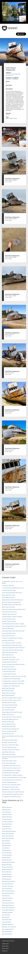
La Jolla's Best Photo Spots (8, 671)
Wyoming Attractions (7, 934)
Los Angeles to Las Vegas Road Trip (11, 685)
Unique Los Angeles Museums (9, 782)
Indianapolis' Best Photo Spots (9, 662)
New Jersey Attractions (7, 883)
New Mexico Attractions (7, 886)
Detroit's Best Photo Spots (8, 635)
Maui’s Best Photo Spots (8, 690)
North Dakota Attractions (8, 893)
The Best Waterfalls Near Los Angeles (11, 770)
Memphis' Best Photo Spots (8, 693)
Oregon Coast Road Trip (8, 714)
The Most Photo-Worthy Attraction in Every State (14, 777)
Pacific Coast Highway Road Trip (10, 719)
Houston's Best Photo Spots (9, 657)
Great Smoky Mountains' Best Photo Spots (12, 650)
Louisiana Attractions (7, 855)
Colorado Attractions (7, 819)
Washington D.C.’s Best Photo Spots (11, 789)
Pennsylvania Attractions (8, 903)
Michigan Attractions (7, 864)
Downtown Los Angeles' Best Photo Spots (12, 638)
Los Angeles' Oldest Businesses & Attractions (13, 683)
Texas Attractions (6, 914)
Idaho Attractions (6, 840)
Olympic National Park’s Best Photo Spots (12, 712)
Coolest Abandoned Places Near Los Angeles (13, 623)
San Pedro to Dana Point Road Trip (10, 749)
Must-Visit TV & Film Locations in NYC (11, 700)
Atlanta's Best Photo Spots (8, 595)
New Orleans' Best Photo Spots (9, 705)
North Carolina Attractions (8, 891)
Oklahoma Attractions (7, 898)
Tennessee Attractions (7, 912)
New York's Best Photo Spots (9, 707)
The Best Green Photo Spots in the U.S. (12, 768)
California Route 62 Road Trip (9, 611)
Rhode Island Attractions (8, 905)
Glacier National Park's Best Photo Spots (12, 645)
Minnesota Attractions (7, 867)
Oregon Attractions (6, 900)
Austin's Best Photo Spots (8, 597)
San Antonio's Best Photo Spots (9, 740)
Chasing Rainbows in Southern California (12, 616)
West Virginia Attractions (8, 929)
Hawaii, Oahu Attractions (8, 838)
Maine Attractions (6, 857)
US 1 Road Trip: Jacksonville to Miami (11, 784)
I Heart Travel (5, 943)
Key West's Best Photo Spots (9, 669)
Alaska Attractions (6, 809)
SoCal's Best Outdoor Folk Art (9, 760)
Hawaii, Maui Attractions (8, 836)
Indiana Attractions (6, 845)
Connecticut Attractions (7, 821)
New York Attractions (7, 888)
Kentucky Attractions (7, 852)
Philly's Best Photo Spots (8, 721)
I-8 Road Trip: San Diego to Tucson (10, 659)
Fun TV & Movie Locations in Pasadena (11, 642)
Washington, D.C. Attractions (9, 926)
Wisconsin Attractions (7, 931)
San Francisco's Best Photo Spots (10, 744)
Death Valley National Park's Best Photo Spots (13, 631)
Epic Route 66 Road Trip (8, 640)
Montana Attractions (7, 874)
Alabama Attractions (7, 807)
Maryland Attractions (7, 859)
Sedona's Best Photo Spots (8, 754)
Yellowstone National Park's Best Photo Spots (13, 791)
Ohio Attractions (6, 895)
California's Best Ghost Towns (9, 614)
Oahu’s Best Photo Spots (8, 709)
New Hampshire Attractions (8, 881)
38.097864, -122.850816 (12, 79)
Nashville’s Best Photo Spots (9, 702)
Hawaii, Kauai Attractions (8, 833)
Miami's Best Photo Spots (8, 695)
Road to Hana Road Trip (8, 733)
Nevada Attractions (6, 879)
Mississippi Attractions (7, 869)
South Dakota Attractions (8, 910)
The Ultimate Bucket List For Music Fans (12, 780)
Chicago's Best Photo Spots (9, 619)
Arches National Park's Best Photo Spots (12, 592)
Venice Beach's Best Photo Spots (10, 787)
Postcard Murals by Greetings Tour (10, 729)
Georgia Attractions (6, 828)
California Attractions (7, 816)
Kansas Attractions (6, 850)
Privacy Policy (5, 946)
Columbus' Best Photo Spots (9, 621)
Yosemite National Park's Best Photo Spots (12, 794)
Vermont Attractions (7, 919)
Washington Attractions (7, 924)
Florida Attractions (6, 826)
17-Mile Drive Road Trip (8, 585)
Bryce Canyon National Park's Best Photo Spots (13, 609)
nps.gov (8, 114)
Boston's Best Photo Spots (8, 607)
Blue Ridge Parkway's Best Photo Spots (11, 604)
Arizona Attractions (6, 812)
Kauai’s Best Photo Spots (8, 666)
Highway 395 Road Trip (7, 654)
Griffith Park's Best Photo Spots (9, 652)
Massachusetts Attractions (8, 862)
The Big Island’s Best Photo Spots (10, 772)
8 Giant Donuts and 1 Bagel (9, 590)
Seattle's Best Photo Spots (8, 752)
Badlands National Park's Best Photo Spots (12, 599)
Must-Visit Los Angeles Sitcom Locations (12, 697)
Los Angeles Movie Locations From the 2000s (13, 681)
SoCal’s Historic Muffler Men (9, 763)
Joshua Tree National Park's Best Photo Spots (13, 664)
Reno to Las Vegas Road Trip (9, 731)
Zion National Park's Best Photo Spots (11, 796)
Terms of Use (5, 948)
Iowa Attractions (6, 848)
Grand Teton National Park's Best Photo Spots (13, 647)
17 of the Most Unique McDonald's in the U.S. (13, 588)
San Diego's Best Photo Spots (9, 742)
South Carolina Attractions (8, 907)
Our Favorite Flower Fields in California (11, 717)
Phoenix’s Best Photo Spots (8, 724)
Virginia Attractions (6, 922)
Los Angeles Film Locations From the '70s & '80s (14, 676)
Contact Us (4, 950)
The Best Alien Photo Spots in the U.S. (11, 765)
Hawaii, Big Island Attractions (9, 831)
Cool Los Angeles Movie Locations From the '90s (14, 626)
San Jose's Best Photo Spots (9, 747)
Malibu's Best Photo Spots (8, 688)
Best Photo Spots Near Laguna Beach (11, 602)
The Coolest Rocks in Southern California (12, 775)
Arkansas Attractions (7, 814)
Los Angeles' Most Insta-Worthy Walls (11, 678)
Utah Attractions (6, 917)
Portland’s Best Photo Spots (9, 726)
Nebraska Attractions (7, 876)
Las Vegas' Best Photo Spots (9, 674)
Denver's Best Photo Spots (8, 633)
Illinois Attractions (6, 843)
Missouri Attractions (7, 871)
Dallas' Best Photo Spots (8, 628)
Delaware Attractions (7, 824)
